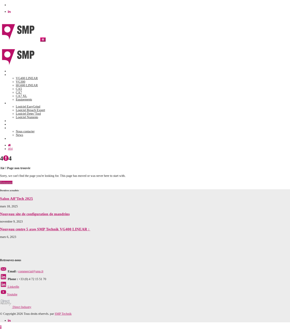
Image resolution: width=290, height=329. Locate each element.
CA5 (19, 88)
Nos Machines (17, 74)
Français (13, 138)
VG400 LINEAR (27, 78)
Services (13, 120)
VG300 (20, 81)
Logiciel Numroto (27, 117)
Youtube (12, 294)
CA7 (19, 92)
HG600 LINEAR (27, 85)
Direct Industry (21, 307)
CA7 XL (21, 96)
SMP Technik (63, 313)
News (19, 135)
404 (10, 148)
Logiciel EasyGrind (28, 106)
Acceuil (13, 71)
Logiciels (13, 103)
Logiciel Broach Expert (30, 110)
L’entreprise (15, 128)
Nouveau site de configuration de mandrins (35, 214)
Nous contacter (25, 131)
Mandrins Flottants (19, 124)
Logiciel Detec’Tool (28, 113)
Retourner (6, 182)
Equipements (24, 99)
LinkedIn (13, 286)
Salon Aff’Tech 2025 (16, 199)
